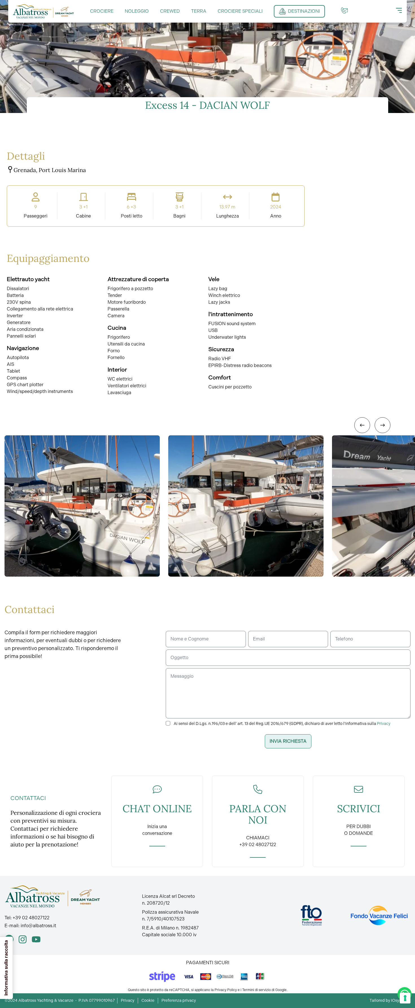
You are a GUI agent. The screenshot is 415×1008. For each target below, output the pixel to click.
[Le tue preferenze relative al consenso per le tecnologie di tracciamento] (405, 998)
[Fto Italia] (311, 915)
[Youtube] (36, 939)
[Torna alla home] (43, 11)
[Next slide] (382, 425)
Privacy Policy (226, 990)
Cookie (147, 1000)
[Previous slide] (362, 425)
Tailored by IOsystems (390, 1000)
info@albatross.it (38, 925)
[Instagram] (22, 939)
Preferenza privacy (178, 1000)
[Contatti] (344, 10)
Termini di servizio (256, 990)
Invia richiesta (288, 741)
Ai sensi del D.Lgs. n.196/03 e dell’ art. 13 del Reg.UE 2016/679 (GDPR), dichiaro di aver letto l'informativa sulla (282, 723)
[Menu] (399, 10)
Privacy (383, 723)
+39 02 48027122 (31, 917)
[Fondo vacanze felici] (378, 915)
